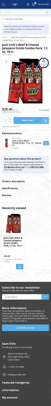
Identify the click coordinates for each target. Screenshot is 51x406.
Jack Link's (7, 54)
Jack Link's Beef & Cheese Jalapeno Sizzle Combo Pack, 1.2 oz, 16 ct (13, 242)
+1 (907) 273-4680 (16, 367)
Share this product (10, 126)
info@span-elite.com (14, 167)
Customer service (25, 327)
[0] (33, 4)
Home (4, 37)
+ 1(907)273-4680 (36, 167)
